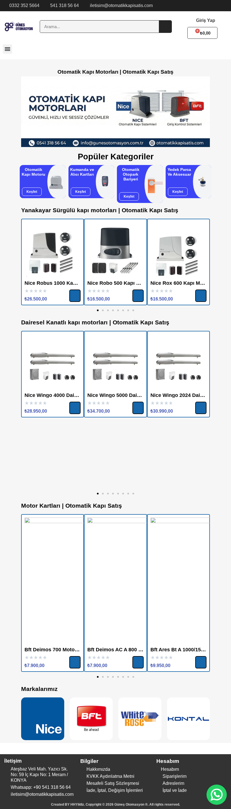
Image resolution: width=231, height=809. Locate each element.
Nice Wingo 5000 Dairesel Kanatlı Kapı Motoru (142, 395)
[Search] (165, 27)
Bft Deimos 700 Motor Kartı (57, 649)
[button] (32, 191)
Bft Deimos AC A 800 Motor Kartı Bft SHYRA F (142, 649)
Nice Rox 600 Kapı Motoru (181, 283)
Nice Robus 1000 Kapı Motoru (60, 283)
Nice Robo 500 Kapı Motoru (120, 283)
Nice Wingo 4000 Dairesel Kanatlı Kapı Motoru (80, 395)
